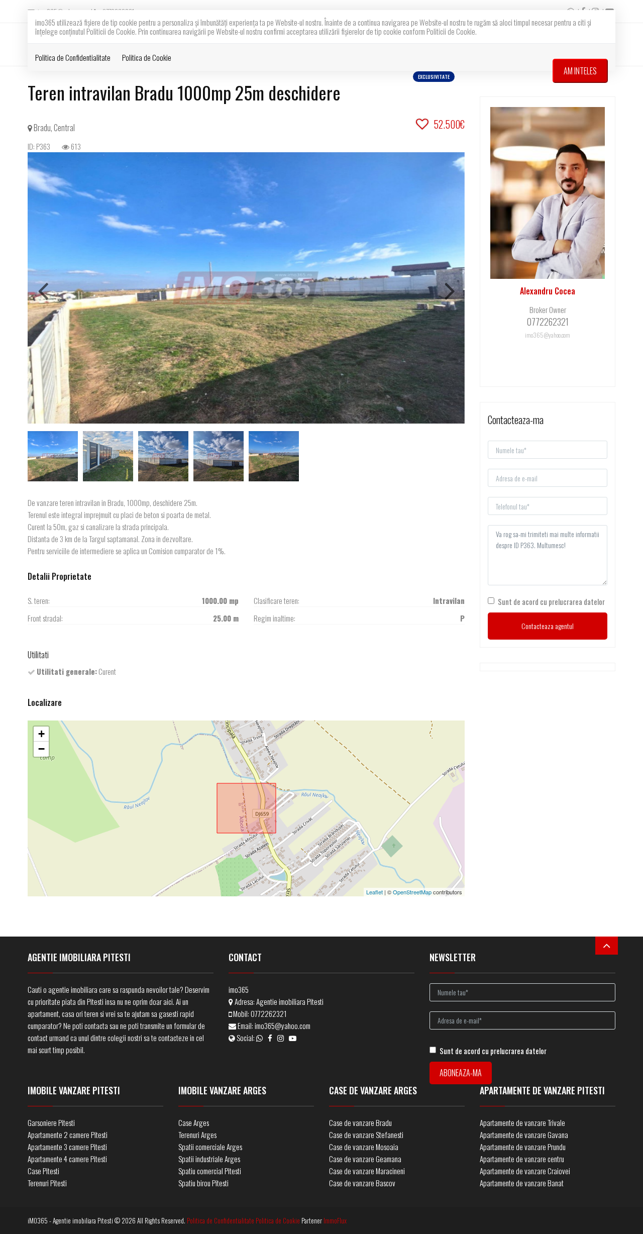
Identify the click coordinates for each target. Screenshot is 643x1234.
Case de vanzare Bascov (362, 1182)
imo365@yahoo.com (282, 1025)
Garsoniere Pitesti (51, 1122)
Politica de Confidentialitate (73, 57)
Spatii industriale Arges (209, 1158)
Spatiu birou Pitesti (203, 1182)
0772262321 (269, 1013)
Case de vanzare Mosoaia (363, 1146)
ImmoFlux (335, 1220)
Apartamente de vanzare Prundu (523, 1146)
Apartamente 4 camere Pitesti (67, 1158)
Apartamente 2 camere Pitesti (68, 1134)
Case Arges (193, 1122)
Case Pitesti (43, 1170)
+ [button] (41, 734)
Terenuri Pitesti (47, 1182)
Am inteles (580, 71)
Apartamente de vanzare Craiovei (525, 1170)
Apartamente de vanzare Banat (522, 1182)
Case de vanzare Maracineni (367, 1170)
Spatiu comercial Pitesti (209, 1170)
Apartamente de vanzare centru (522, 1158)
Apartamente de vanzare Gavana (524, 1134)
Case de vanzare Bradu (360, 1122)
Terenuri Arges (197, 1134)
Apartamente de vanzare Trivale (522, 1122)
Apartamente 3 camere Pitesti (67, 1146)
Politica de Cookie (146, 57)
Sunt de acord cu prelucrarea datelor (551, 601)
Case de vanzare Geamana (365, 1158)
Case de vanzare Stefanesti (366, 1134)
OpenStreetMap (412, 892)
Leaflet (374, 892)
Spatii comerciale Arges (210, 1146)
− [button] (41, 749)
